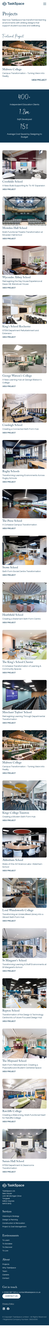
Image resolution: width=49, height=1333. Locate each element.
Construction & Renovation (13, 1223)
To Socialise (7, 1244)
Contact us (11, 1296)
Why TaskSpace (9, 1268)
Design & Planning (10, 1220)
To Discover (7, 1247)
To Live (5, 1251)
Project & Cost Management (14, 1227)
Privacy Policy (8, 1304)
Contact (5, 1278)
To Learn (6, 1240)
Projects (5, 1264)
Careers (5, 1275)
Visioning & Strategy (10, 1216)
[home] (13, 4)
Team (4, 1271)
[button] (44, 4)
